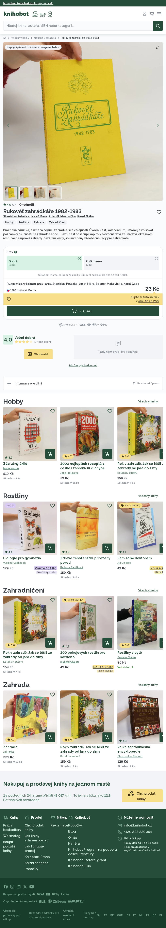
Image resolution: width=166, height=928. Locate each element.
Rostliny (15, 496)
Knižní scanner (36, 863)
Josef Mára (39, 216)
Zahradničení (24, 590)
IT (134, 915)
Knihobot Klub (79, 866)
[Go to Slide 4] (55, 192)
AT (105, 915)
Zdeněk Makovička (62, 216)
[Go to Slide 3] (40, 192)
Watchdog (11, 836)
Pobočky (31, 869)
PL (161, 915)
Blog (72, 831)
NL (141, 915)
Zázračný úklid (15, 464)
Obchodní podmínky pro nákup (12, 915)
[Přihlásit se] (144, 13)
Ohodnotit (26, 204)
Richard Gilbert (69, 661)
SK (99, 915)
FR (147, 915)
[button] (83, 121)
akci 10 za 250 (148, 301)
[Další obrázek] (157, 125)
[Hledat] (158, 26)
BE (154, 915)
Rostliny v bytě (129, 653)
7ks (71, 275)
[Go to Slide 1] (11, 192)
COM (120, 915)
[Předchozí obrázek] (8, 125)
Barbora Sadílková (71, 567)
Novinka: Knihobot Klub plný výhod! (28, 3)
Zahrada (16, 684)
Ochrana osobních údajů (68, 915)
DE (112, 915)
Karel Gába (85, 216)
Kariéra (74, 843)
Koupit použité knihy (9, 846)
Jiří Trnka (8, 751)
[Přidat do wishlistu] (159, 212)
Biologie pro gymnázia (22, 558)
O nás (72, 837)
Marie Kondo (11, 468)
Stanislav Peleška (16, 216)
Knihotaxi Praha (37, 857)
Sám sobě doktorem (134, 558)
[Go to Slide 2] (25, 192)
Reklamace (59, 825)
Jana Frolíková (69, 472)
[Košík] (151, 13)
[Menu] (159, 13)
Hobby (13, 401)
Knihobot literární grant (87, 860)
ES (128, 915)
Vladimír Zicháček (14, 562)
